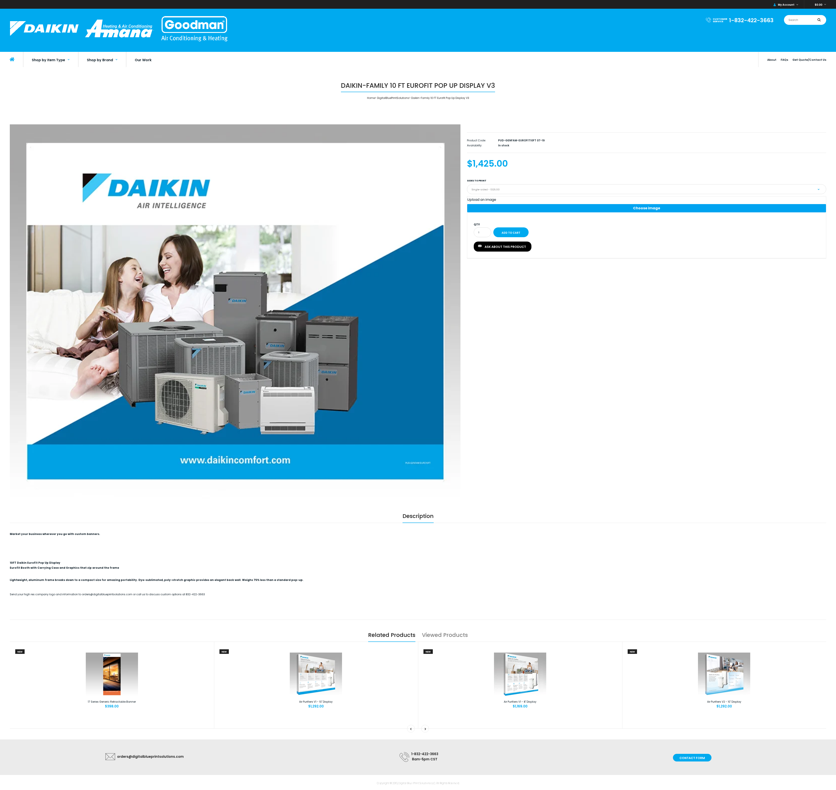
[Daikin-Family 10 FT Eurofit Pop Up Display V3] (235, 312)
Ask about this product (505, 247)
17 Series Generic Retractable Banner (112, 702)
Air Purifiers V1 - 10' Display (316, 702)
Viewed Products (445, 635)
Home (371, 98)
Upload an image (481, 199)
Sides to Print (476, 180)
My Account (786, 5)
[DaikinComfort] (119, 43)
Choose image (646, 208)
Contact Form (692, 758)
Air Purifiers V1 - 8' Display (520, 702)
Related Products (391, 635)
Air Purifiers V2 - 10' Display (724, 702)
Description (418, 516)
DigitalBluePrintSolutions (393, 98)
